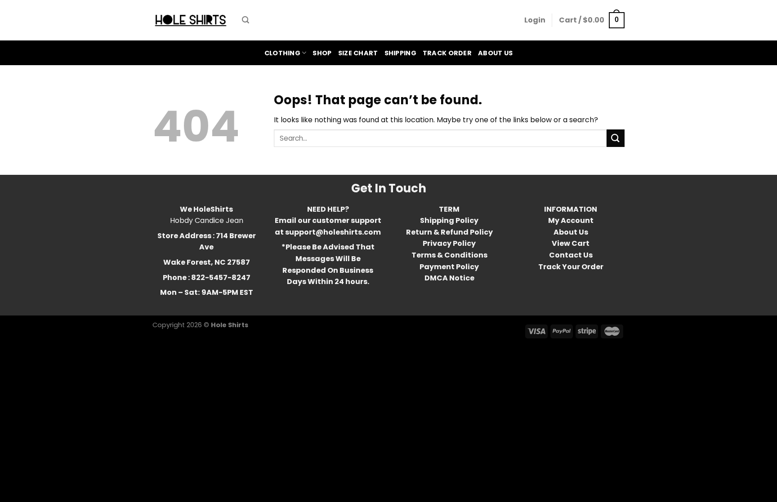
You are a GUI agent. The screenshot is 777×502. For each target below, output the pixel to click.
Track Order (447, 53)
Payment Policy (449, 267)
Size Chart (358, 53)
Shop (322, 53)
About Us (495, 53)
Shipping (400, 53)
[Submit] (616, 138)
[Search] (245, 20)
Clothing (282, 53)
